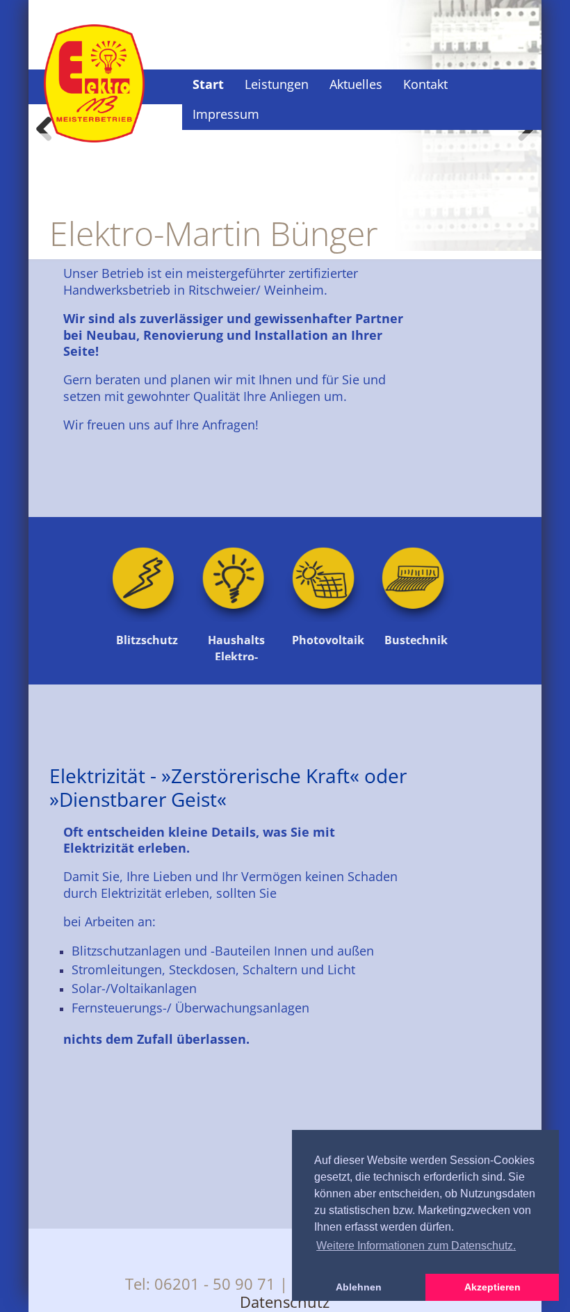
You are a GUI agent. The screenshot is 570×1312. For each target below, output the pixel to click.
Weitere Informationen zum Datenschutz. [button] (416, 1246)
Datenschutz (284, 1301)
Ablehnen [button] (359, 1287)
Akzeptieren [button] (492, 1287)
